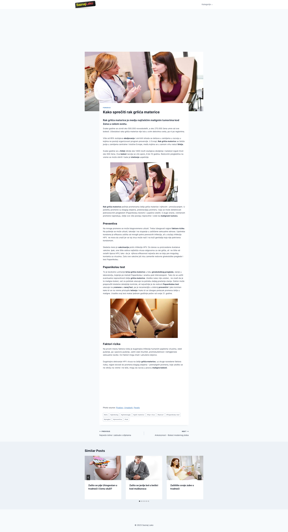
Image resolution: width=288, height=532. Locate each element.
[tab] (139, 501)
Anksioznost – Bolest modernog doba (172, 433)
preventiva (117, 419)
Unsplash (128, 408)
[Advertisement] (144, 26)
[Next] (199, 477)
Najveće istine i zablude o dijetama (115, 433)
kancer (161, 415)
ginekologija (125, 415)
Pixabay (119, 408)
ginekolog (114, 415)
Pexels (137, 408)
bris (106, 415)
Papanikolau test (172, 415)
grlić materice (138, 415)
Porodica (107, 107)
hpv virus (151, 415)
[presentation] (103, 468)
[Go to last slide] (88, 477)
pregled (107, 419)
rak (126, 419)
